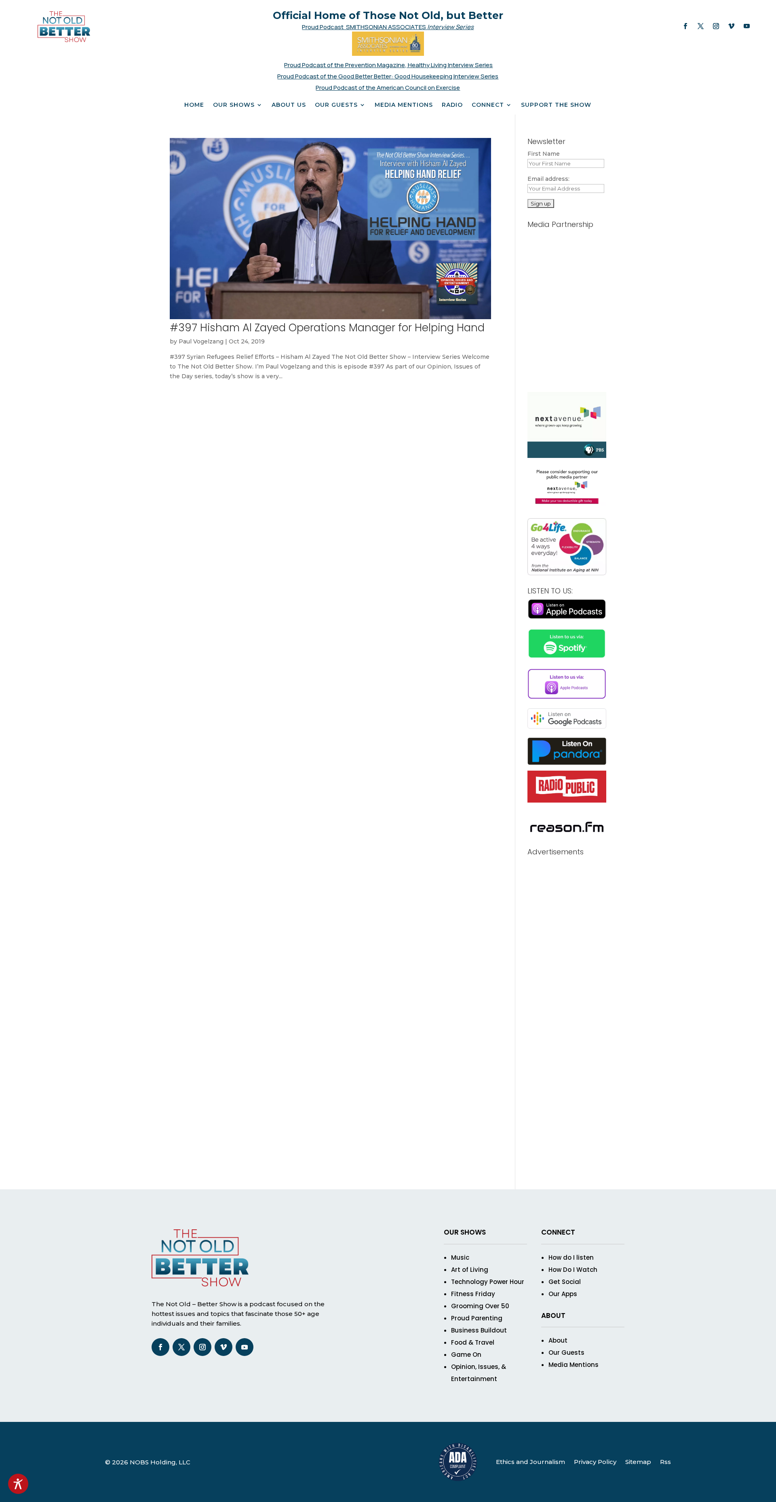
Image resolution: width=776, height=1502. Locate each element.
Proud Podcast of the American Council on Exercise (388, 87)
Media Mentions (404, 105)
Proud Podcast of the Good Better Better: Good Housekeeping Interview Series (387, 76)
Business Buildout (479, 1330)
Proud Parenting (476, 1318)
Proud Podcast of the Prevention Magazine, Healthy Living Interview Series (388, 65)
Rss (665, 1462)
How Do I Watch (572, 1269)
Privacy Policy (595, 1462)
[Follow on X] (700, 26)
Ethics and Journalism (530, 1462)
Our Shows (234, 105)
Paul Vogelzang (201, 341)
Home (194, 105)
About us (289, 105)
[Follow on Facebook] (685, 26)
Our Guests (336, 105)
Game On (466, 1354)
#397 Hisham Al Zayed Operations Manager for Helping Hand (327, 327)
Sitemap (638, 1462)
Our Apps (562, 1294)
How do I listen (571, 1257)
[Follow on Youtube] (746, 26)
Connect (488, 105)
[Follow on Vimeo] (731, 26)
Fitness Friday (473, 1294)
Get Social (564, 1281)
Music (460, 1257)
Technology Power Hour (487, 1281)
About (557, 1340)
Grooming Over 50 (480, 1306)
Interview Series (450, 27)
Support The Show (556, 105)
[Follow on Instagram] (716, 26)
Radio (452, 105)
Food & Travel (472, 1342)
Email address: (548, 178)
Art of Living (469, 1269)
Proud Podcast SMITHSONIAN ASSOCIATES (364, 27)
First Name (543, 153)
